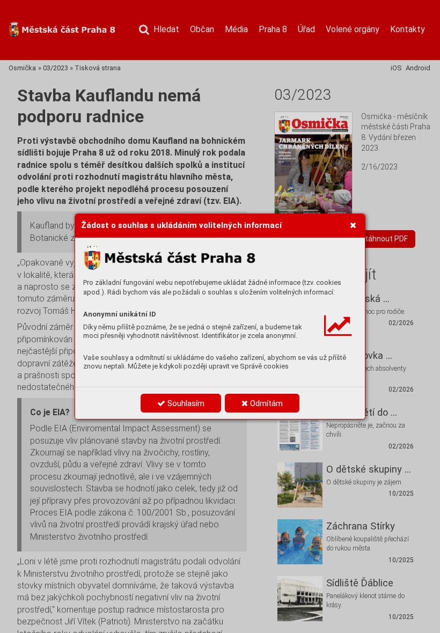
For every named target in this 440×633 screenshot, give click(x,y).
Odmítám (265, 403)
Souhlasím (184, 403)
